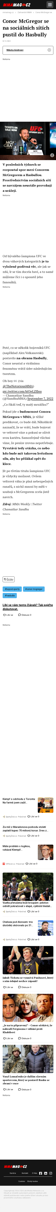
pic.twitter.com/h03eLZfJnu (22, 391)
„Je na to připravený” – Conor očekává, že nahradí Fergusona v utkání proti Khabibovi (27, 1029)
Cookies (21, 1181)
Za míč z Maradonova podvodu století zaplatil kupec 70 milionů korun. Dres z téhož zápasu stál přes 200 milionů (25, 829)
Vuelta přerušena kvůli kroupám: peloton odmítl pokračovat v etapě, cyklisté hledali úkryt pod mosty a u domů (26, 904)
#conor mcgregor (33, 589)
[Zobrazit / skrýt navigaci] (50, 4)
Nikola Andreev (15, 49)
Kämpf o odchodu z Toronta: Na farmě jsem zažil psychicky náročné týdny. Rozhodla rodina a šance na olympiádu (19, 801)
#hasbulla (10, 595)
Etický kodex (32, 1181)
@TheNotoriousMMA (18, 386)
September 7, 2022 (40, 398)
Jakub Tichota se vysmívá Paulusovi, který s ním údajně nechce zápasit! (28, 979)
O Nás (34, 1173)
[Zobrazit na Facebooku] (40, 1173)
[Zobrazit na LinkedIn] (45, 1173)
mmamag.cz (8, 12)
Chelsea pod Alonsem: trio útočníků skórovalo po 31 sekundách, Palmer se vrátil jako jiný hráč (18, 924)
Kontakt (25, 1173)
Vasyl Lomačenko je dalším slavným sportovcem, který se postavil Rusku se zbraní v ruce (26, 1080)
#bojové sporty (12, 589)
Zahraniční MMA (25, 12)
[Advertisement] (28, 88)
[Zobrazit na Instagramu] (50, 1173)
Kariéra (13, 1173)
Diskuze (26, 615)
